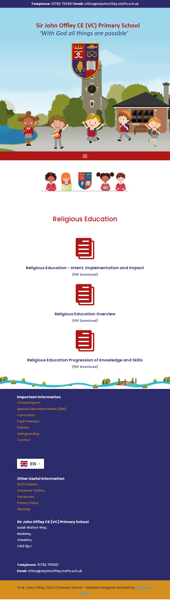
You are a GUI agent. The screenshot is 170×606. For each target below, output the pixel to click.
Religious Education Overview (85, 314)
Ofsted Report (28, 402)
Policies (23, 427)
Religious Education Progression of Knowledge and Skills (85, 360)
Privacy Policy (28, 503)
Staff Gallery (27, 484)
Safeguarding (28, 433)
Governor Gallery (31, 490)
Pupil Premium (28, 421)
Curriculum (26, 415)
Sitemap (23, 509)
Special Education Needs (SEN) (41, 409)
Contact (24, 440)
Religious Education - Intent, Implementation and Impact (85, 268)
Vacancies (25, 496)
